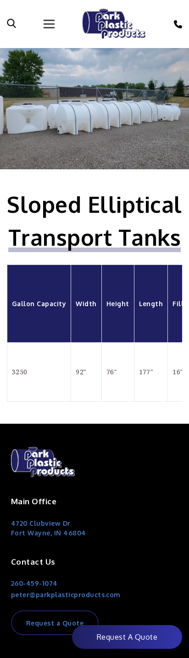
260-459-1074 (34, 583)
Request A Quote (127, 637)
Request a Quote (54, 623)
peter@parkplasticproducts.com (66, 595)
